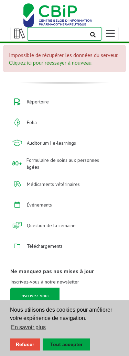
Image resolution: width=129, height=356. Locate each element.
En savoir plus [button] (28, 327)
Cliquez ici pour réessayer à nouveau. (51, 62)
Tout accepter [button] (66, 344)
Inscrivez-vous (35, 295)
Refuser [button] (25, 344)
